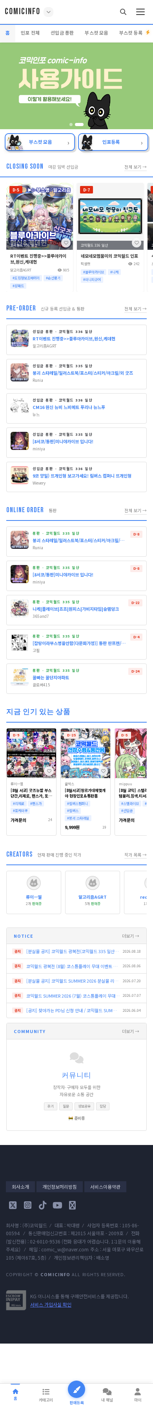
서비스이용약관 (105, 1186)
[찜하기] (66, 242)
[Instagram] (27, 1205)
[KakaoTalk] (72, 1205)
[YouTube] (57, 1205)
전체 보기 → (135, 167)
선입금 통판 (62, 32)
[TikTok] (42, 1205)
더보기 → (130, 936)
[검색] (123, 12)
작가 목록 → (135, 854)
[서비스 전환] (48, 12)
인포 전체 (30, 32)
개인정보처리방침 (59, 1186)
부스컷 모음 (96, 32)
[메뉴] (140, 12)
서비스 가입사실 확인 (50, 1304)
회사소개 (20, 1186)
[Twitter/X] (12, 1205)
